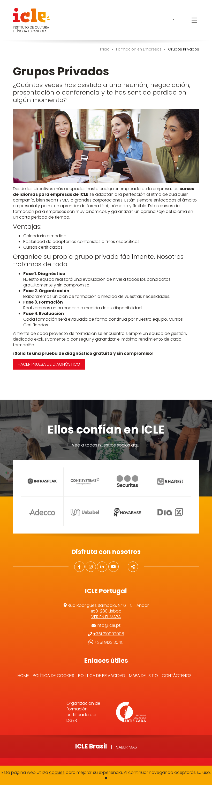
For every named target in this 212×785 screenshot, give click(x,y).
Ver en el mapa (106, 617)
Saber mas (126, 747)
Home (23, 676)
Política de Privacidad (101, 676)
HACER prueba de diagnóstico (49, 364)
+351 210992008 (108, 634)
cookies (57, 772)
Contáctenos (177, 676)
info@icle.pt (108, 625)
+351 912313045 (109, 642)
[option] (42, 496)
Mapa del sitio (143, 676)
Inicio (105, 49)
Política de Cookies (53, 676)
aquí (135, 445)
